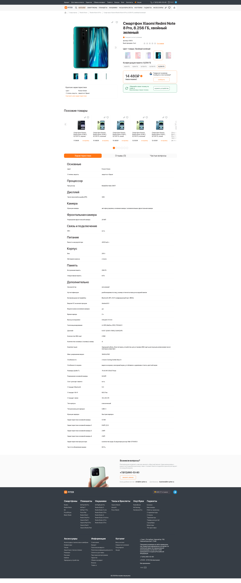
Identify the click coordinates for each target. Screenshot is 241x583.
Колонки (149, 505)
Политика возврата (97, 547)
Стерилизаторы (152, 512)
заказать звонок (128, 477)
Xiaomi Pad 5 (84, 520)
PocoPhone (67, 512)
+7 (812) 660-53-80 (147, 557)
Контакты (129, 2)
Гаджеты (148, 8)
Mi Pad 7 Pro (84, 510)
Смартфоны (92, 8)
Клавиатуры (68, 545)
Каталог (82, 8)
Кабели (66, 558)
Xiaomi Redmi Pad (86, 528)
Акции (139, 2)
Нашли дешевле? (131, 79)
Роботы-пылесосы (153, 510)
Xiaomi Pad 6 (84, 525)
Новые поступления (122, 545)
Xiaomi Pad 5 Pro (85, 523)
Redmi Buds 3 (99, 507)
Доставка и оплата (77, 2)
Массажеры (151, 507)
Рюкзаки (67, 555)
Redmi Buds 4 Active (101, 517)
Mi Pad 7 (83, 507)
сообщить (161, 79)
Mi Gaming (136, 507)
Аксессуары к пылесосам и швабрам (76, 542)
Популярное (120, 547)
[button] (114, 148)
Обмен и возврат (99, 2)
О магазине (95, 542)
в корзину (86, 140)
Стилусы (150, 515)
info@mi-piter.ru (141, 482)
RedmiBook (137, 505)
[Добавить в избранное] (117, 22)
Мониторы (150, 525)
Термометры (151, 517)
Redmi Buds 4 (99, 515)
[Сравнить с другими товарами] (112, 22)
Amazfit (114, 507)
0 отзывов (160, 43)
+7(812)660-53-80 (129, 472)
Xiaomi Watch (115, 505)
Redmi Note (68, 507)
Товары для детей (153, 520)
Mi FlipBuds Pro (100, 505)
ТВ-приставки (151, 528)
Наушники (113, 8)
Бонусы (116, 2)
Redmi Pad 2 (84, 515)
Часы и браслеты (126, 8)
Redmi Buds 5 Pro (100, 523)
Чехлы (66, 547)
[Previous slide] (66, 47)
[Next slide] (115, 47)
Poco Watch (115, 510)
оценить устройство (162, 88)
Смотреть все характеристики (76, 96)
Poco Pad (83, 512)
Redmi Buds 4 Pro (100, 520)
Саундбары (151, 523)
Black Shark (67, 515)
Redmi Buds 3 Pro (100, 512)
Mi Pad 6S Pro (84, 505)
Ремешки (67, 552)
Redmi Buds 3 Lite (101, 510)
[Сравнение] (166, 7)
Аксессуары (158, 8)
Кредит (66, 2)
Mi (65, 510)
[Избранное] (169, 7)
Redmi (66, 505)
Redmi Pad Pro (84, 517)
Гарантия (89, 2)
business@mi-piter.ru (166, 482)
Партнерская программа (99, 555)
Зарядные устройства (71, 560)
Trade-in (110, 2)
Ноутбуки (138, 8)
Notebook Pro (137, 510)
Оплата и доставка (97, 552)
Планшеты (103, 8)
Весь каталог (120, 542)
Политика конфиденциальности (102, 550)
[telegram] (176, 2)
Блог (122, 2)
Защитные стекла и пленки (73, 550)
